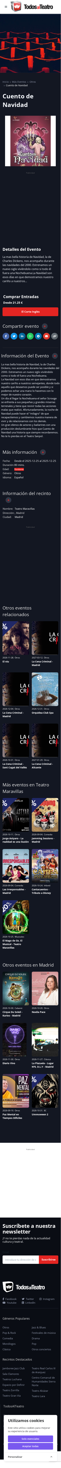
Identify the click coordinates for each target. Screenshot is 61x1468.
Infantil (47, 885)
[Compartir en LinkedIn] (22, 336)
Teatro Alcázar (40, 1390)
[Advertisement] (30, 205)
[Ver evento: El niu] (16, 638)
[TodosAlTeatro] (32, 7)
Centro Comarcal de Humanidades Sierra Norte (43, 1381)
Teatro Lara (38, 1396)
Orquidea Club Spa (42, 712)
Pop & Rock (9, 1332)
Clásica (47, 1059)
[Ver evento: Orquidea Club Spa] (45, 689)
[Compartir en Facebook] (6, 336)
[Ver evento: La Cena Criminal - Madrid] (45, 638)
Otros (33, 81)
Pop (34, 1343)
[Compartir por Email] (46, 336)
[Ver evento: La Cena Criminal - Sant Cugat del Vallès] (16, 740)
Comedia (48, 834)
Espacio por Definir (14, 1384)
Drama (36, 1338)
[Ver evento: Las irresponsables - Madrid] (16, 866)
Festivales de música (44, 1332)
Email (6, 1252)
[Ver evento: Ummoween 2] (45, 1091)
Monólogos (9, 1343)
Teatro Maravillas (25, 508)
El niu (6, 661)
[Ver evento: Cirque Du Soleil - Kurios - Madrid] (16, 988)
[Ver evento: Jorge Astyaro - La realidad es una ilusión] (16, 815)
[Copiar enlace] (54, 336)
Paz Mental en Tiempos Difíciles (12, 1116)
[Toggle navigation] (6, 7)
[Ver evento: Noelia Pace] (45, 988)
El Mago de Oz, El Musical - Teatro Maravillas (12, 944)
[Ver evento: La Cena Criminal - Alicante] (45, 740)
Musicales (19, 936)
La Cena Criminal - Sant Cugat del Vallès (15, 765)
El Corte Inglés (30, 311)
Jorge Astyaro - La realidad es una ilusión (16, 840)
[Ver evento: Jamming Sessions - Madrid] (45, 815)
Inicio (6, 81)
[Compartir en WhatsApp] (30, 336)
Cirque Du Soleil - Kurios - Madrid (12, 1013)
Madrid (19, 517)
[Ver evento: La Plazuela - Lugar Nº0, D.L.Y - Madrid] (45, 1040)
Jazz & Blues (39, 1327)
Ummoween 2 (40, 1114)
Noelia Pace (38, 1012)
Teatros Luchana (12, 1379)
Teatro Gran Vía (12, 1395)
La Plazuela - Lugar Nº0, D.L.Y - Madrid (43, 1065)
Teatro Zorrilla (11, 1390)
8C (45, 1110)
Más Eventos (19, 81)
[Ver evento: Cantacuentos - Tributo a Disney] (45, 866)
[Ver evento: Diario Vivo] (15, 1040)
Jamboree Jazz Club (14, 1368)
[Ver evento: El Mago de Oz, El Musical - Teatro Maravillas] (16, 917)
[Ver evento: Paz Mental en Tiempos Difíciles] (16, 1091)
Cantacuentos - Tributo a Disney (41, 891)
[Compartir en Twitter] (14, 336)
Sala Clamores (11, 1374)
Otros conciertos (41, 1349)
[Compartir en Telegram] (38, 336)
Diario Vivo (9, 1063)
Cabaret (18, 1008)
